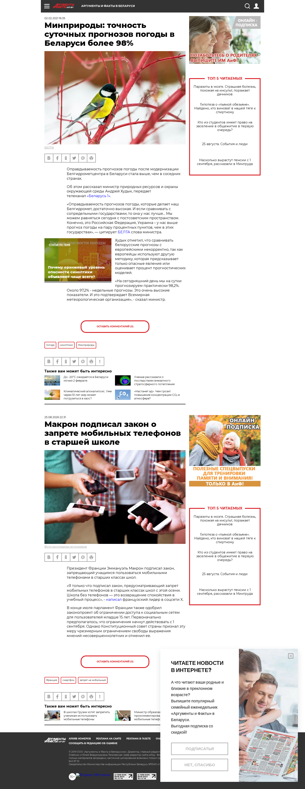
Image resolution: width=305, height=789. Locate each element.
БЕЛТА (49, 147)
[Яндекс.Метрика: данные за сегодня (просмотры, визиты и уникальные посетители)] (93, 775)
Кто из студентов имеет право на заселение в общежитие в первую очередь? (225, 126)
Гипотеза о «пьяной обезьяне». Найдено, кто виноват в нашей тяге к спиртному (225, 108)
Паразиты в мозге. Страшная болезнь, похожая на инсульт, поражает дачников (225, 90)
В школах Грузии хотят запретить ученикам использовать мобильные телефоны (87, 715)
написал (114, 599)
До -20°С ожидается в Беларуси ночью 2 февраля (86, 378)
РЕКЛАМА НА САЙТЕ (108, 738)
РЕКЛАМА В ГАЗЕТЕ (138, 738)
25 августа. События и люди (225, 144)
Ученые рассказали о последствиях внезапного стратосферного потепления (154, 380)
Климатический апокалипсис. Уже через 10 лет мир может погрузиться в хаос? (88, 395)
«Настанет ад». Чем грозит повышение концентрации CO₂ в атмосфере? (157, 395)
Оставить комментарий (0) (115, 326)
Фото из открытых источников (65, 546)
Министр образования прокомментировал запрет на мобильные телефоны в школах (156, 715)
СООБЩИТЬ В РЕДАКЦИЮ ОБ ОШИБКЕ (93, 743)
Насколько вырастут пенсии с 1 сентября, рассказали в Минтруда (225, 162)
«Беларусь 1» (98, 196)
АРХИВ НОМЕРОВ (80, 738)
